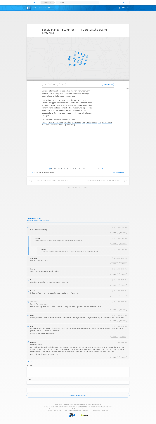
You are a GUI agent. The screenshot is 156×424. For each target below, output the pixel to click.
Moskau (61, 125)
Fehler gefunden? (119, 172)
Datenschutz (96, 410)
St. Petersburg (57, 122)
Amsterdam (76, 122)
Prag (83, 122)
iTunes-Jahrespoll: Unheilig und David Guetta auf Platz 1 (52, 180)
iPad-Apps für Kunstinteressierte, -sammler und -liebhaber (103, 180)
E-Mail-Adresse (31, 386)
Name (29, 379)
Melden (114, 232)
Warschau (67, 122)
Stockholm (54, 125)
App (123, 2)
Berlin (94, 122)
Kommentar (30, 365)
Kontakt (127, 2)
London (88, 122)
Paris (99, 122)
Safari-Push (105, 410)
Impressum (86, 410)
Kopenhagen (107, 122)
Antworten (123, 232)
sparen (86, 187)
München (45, 125)
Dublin (44, 122)
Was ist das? (104, 168)
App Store (75, 187)
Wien (50, 122)
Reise (81, 187)
